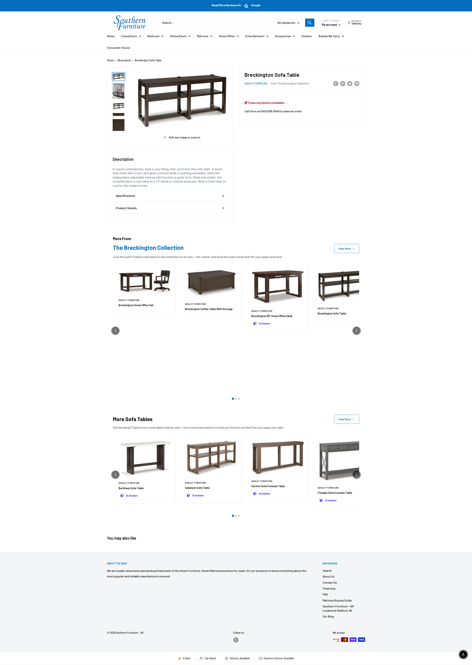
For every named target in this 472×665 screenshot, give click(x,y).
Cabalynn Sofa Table (197, 487)
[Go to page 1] (233, 399)
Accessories (283, 36)
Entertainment (254, 36)
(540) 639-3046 (270, 111)
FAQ (325, 594)
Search (327, 570)
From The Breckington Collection (289, 83)
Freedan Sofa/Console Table (335, 492)
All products (124, 60)
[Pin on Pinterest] (342, 83)
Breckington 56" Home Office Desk (271, 316)
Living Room (129, 36)
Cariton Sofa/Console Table (268, 486)
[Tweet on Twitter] (349, 83)
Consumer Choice (118, 47)
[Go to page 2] (236, 399)
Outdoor (306, 36)
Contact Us (330, 582)
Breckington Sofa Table (332, 313)
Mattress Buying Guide (337, 600)
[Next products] (357, 331)
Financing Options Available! (266, 102)
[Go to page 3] (239, 399)
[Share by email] (356, 83)
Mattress (202, 36)
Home (110, 36)
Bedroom (153, 36)
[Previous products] (115, 331)
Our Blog (328, 616)
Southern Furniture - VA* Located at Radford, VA (338, 608)
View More (344, 248)
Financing (329, 588)
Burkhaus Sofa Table (131, 488)
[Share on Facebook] (335, 83)
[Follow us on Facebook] (235, 640)
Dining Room (178, 36)
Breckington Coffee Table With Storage (208, 309)
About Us (328, 576)
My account (330, 24)
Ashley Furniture (256, 83)
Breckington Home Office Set (136, 305)
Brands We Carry (329, 36)
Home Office (227, 36)
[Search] (309, 23)
